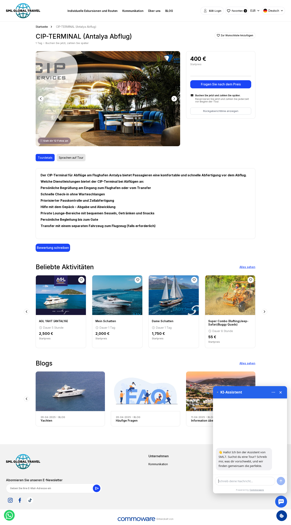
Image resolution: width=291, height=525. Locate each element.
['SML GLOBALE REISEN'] (23, 10)
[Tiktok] (30, 500)
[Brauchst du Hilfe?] (281, 502)
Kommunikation (132, 10)
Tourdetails (45, 157)
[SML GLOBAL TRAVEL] (23, 461)
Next (174, 98)
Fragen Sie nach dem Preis (221, 84)
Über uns (154, 10)
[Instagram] (10, 500)
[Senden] (281, 481)
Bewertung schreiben (53, 248)
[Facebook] (20, 500)
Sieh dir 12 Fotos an (55, 140)
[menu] (273, 392)
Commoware (257, 489)
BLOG (169, 10)
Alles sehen (247, 267)
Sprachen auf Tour (71, 157)
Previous (41, 98)
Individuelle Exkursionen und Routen (93, 10)
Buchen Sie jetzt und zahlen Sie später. (218, 95)
